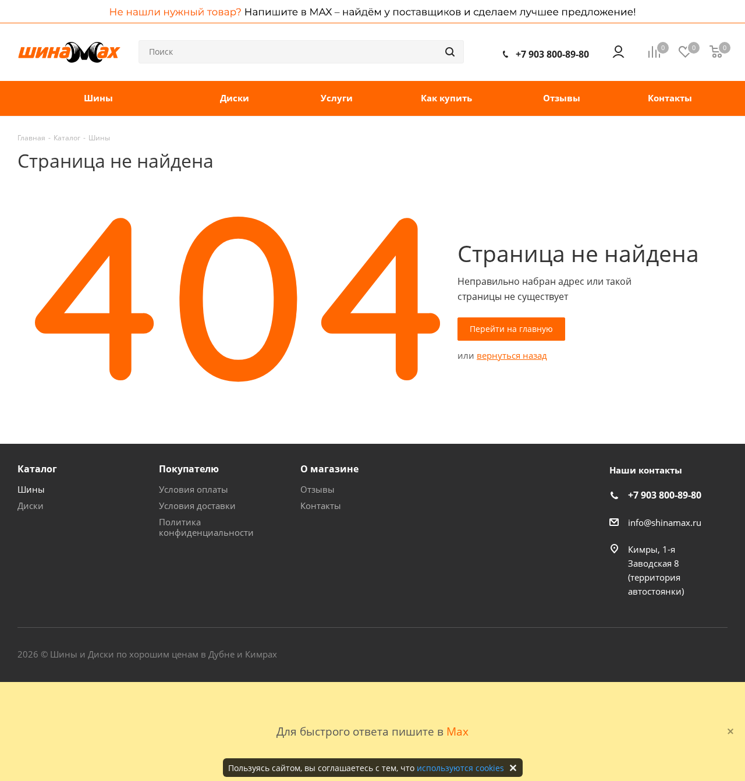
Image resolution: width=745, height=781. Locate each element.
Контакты (320, 505)
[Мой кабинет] (618, 52)
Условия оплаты (193, 489)
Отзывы (317, 489)
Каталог (37, 468)
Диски (30, 505)
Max (457, 731)
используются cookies (460, 767)
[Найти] (450, 51)
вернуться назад (512, 355)
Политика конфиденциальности (206, 527)
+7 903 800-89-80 (552, 54)
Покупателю (189, 468)
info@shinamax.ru (664, 522)
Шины (31, 489)
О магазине (329, 468)
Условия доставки (197, 505)
